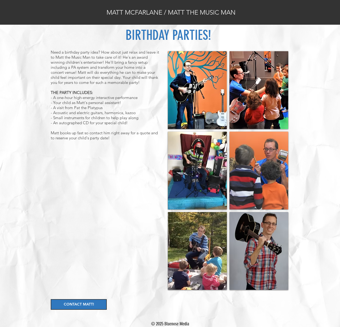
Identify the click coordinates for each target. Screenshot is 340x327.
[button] (197, 90)
